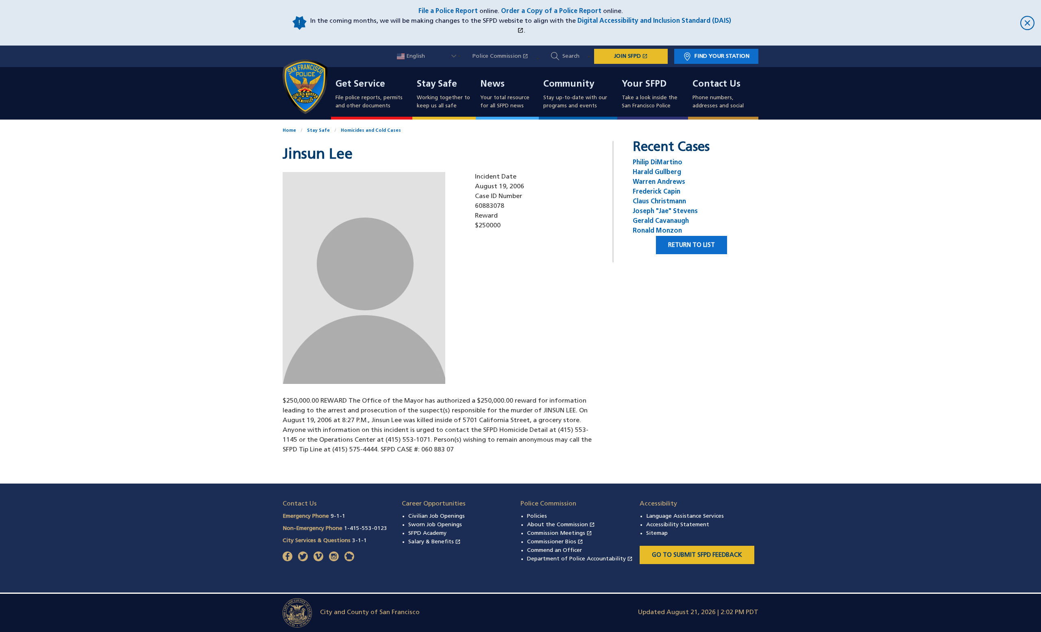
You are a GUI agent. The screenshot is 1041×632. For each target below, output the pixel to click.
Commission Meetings (559, 533)
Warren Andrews (659, 182)
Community (568, 84)
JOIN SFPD (641, 56)
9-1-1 (338, 516)
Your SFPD (644, 84)
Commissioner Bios (555, 542)
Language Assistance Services (685, 516)
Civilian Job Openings (436, 516)
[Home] (310, 86)
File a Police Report (448, 11)
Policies (537, 516)
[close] (883, 23)
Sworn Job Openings (435, 525)
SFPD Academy (427, 533)
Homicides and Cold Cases (371, 131)
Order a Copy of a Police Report (551, 11)
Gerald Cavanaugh (661, 221)
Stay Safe (437, 84)
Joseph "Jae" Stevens (665, 211)
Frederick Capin (656, 192)
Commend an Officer (554, 550)
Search (570, 56)
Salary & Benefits (434, 542)
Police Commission (504, 56)
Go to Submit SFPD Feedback (697, 555)
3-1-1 (359, 541)
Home (289, 131)
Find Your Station (722, 56)
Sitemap (657, 533)
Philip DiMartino (657, 162)
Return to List (691, 245)
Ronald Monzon (657, 231)
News (492, 84)
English (415, 56)
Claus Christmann (659, 201)
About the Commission (561, 525)
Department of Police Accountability (580, 559)
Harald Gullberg (657, 172)
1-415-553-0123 (365, 528)
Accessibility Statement (677, 525)
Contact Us (716, 84)
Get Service (360, 84)
